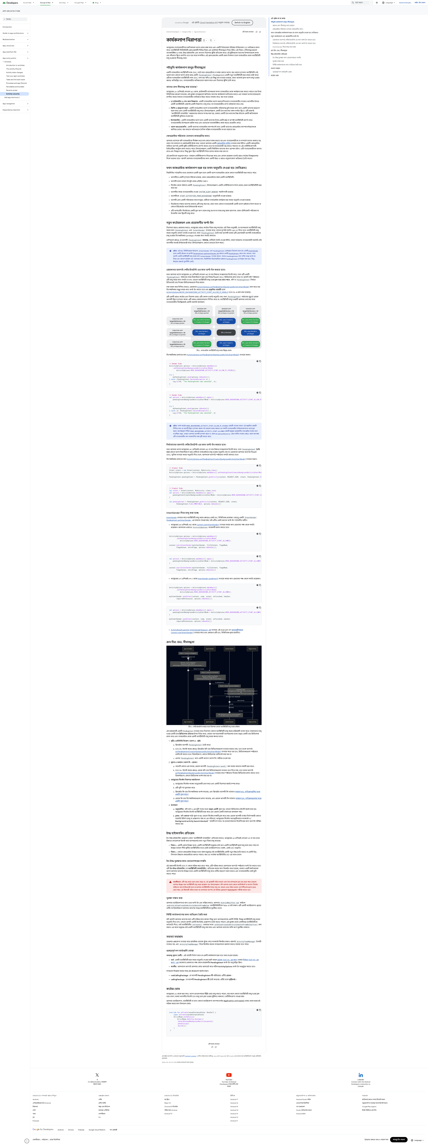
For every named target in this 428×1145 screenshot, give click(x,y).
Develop (62, 3)
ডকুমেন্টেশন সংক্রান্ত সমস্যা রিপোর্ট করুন (374, 1103)
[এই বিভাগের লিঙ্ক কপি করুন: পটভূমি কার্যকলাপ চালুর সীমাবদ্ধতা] (207, 67)
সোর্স (34, 1110)
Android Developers (172, 32)
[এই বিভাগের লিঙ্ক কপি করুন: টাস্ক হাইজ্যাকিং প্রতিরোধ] (196, 833)
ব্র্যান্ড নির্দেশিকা (55, 1140)
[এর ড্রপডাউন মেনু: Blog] (101, 2)
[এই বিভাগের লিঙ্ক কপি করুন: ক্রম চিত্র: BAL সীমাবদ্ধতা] (197, 642)
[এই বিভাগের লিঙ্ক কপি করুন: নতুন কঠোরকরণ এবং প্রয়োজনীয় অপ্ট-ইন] (215, 223)
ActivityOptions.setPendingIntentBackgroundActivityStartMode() (223, 287)
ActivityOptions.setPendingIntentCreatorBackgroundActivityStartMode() (216, 459)
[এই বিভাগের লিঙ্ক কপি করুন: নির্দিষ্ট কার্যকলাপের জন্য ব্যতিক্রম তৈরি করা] (209, 914)
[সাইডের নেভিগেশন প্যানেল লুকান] (27, 1141)
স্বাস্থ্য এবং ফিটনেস (104, 1107)
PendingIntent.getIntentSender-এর (206, 254)
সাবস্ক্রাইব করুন (399, 1140)
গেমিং (100, 1099)
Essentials (27, 3)
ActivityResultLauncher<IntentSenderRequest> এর (191, 630)
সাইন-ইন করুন (420, 3)
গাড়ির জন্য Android (170, 1110)
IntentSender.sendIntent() (208, 579)
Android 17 (234, 1099)
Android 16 (234, 1103)
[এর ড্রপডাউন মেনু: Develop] (69, 2)
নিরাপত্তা (35, 1107)
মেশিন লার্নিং (102, 1103)
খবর (34, 1114)
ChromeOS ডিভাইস (171, 1107)
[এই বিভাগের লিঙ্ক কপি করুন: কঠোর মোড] (182, 989)
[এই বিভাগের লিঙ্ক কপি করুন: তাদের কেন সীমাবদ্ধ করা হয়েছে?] (199, 87)
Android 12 (234, 1117)
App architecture (11, 11)
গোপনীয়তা (102, 1114)
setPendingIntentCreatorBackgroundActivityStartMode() (198, 752)
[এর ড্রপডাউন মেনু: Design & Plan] (53, 2)
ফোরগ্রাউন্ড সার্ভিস (224, 143)
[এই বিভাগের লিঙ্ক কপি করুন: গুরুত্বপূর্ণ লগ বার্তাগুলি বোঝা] (196, 951)
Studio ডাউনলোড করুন (304, 1110)
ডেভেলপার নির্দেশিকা (302, 1103)
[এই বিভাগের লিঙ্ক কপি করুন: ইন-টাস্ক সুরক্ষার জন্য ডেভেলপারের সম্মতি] (208, 861)
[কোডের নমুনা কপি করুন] (260, 361)
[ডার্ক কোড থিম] (257, 361)
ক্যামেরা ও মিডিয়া (104, 1110)
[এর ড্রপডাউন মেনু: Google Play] (87, 2)
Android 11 (234, 1121)
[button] (13, 33)
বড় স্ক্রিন (166, 1099)
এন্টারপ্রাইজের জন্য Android (42, 1103)
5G (100, 1117)
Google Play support (369, 1107)
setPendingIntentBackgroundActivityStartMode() (195, 773)
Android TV (168, 1114)
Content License (190, 1056)
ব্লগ (34, 1117)
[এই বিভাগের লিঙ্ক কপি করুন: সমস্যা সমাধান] (185, 937)
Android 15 (234, 1107)
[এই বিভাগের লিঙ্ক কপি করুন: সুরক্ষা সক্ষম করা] (184, 898)
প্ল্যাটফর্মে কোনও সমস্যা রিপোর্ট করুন (373, 1099)
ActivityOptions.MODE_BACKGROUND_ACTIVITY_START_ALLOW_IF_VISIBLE (197, 292)
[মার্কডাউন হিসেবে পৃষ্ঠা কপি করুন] (211, 40)
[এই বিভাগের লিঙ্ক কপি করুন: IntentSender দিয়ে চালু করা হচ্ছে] (201, 513)
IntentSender (253, 251)
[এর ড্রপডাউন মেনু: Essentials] (34, 2)
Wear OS (167, 1103)
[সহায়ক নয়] (260, 32)
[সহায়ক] (256, 32)
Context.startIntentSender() (208, 525)
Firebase (81, 1130)
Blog (96, 3)
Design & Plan (45, 3)
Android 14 (234, 1110)
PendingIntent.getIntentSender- (179, 520)
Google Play (79, 3)
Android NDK (301, 1114)
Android (35, 1099)
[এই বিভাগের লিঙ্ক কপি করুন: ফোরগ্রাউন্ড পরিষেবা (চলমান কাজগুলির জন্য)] (212, 136)
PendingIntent (233, 254)
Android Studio (405, 3)
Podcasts (36, 1121)
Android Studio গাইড (303, 1099)
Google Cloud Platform (97, 1130)
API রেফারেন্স (300, 1107)
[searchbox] (15, 19)
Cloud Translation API (209, 23)
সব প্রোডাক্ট (113, 1130)
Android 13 (234, 1114)
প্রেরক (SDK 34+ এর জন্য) (227, 960)
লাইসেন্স (45, 1140)
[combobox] (362, 3)
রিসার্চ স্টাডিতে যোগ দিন (369, 1110)
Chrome (71, 1130)
